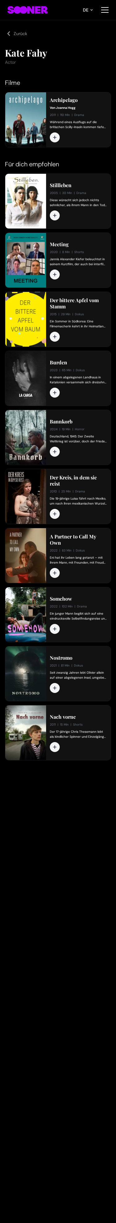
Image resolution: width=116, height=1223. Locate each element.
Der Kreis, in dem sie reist (73, 480)
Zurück (20, 33)
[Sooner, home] (27, 10)
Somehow (61, 599)
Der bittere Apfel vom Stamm (74, 303)
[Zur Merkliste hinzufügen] (55, 137)
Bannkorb (61, 421)
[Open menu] (105, 10)
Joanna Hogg (65, 108)
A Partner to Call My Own (73, 539)
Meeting (59, 244)
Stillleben (60, 185)
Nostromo (61, 658)
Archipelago (64, 100)
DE (85, 10)
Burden (58, 362)
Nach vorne (63, 717)
